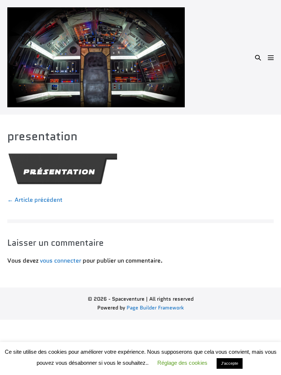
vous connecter (60, 260)
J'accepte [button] (229, 363)
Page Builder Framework (155, 307)
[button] (258, 58)
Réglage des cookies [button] (182, 363)
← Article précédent (35, 200)
